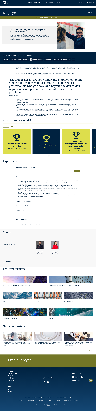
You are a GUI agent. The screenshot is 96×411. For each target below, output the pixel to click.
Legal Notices (49, 404)
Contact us (76, 373)
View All (90, 350)
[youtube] (48, 382)
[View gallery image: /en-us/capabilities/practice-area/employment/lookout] (71, 312)
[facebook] (44, 382)
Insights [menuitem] (57, 17)
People (30, 2)
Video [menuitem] (37, 17)
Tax (73, 59)
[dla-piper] (5, 2)
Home (4, 7)
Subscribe (76, 380)
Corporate (6, 59)
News (9, 384)
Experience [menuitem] (46, 17)
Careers (58, 2)
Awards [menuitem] (41, 17)
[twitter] (48, 378)
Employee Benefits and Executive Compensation (20, 59)
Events (9, 386)
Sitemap (75, 400)
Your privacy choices (31, 400)
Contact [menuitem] (52, 17)
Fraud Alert (58, 400)
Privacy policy (21, 400)
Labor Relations (48, 59)
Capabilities (37, 2)
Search (82, 2)
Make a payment (66, 400)
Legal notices (41, 400)
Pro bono (10, 391)
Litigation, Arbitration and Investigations (62, 59)
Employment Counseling (37, 59)
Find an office (78, 377)
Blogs (9, 388)
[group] (17, 141)
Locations (10, 383)
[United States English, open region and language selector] (87, 2)
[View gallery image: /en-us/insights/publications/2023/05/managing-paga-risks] (71, 279)
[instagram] (52, 378)
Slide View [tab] (7, 126)
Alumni (9, 389)
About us (44, 2)
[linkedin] (44, 378)
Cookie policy (50, 400)
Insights (51, 2)
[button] (85, 12)
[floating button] (91, 380)
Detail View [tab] (15, 126)
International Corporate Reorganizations (42, 397)
